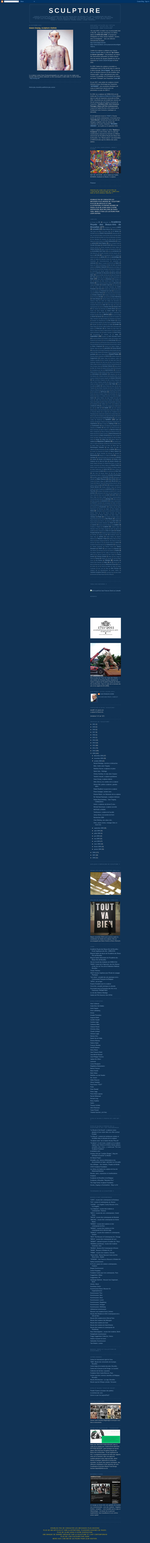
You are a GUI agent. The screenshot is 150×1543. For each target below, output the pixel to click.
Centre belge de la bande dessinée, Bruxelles (103, 1366)
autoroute (93, 263)
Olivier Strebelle (95, 1082)
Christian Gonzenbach (110, 294)
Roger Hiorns (116, 516)
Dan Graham (95, 308)
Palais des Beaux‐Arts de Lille (112, 483)
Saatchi (108, 520)
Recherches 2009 (99, 817)
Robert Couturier (110, 512)
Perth (107, 493)
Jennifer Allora (112, 392)
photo (108, 495)
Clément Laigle (94, 1033)
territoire (111, 550)
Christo (119, 294)
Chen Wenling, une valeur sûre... (103, 820)
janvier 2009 (98, 849)
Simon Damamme (100, 530)
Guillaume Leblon (114, 358)
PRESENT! (94, 503)
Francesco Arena (106, 342)
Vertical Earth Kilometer (96, 562)
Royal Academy (94, 520)
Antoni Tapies (115, 247)
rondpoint (117, 518)
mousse (105, 457)
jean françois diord (107, 694)
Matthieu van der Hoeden (97, 1075)
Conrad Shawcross (114, 302)
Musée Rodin (115, 465)
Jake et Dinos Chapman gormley (98, 382)
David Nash (111, 310)
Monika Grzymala (101, 453)
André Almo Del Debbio (97, 1006)
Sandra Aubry (93, 522)
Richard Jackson (115, 510)
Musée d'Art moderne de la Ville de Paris (102, 1318)
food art (105, 340)
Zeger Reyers (101, 574)
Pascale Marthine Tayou (108, 487)
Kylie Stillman (102, 403)
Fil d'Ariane (98, 338)
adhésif (114, 229)
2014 (94, 740)
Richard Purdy (94, 512)
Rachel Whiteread (95, 1096)
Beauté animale (105, 271)
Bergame (92, 273)
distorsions (112, 318)
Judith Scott (99, 399)
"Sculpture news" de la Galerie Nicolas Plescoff (104, 1140)
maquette (92, 427)
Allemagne (113, 237)
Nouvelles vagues (96, 477)
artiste (102, 257)
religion (107, 509)
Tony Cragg (116, 556)
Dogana (119, 318)
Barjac (117, 267)
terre (106, 550)
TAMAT (109, 116)
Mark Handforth (108, 437)
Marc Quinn (107, 427)
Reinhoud (101, 509)
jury (105, 399)
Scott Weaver (108, 524)
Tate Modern (93, 550)
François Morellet (94, 344)
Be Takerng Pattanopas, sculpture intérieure (106, 797)
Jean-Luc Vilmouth (94, 390)
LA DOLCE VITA (94, 405)
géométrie (107, 348)
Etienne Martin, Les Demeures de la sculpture (107, 794)
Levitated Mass (114, 413)
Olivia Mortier (112, 479)
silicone (117, 528)
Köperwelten (113, 401)
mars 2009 (97, 844)
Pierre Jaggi (93, 1091)
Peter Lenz (101, 495)
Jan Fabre (112, 384)
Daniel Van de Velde (96, 1038)
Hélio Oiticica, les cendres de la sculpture (106, 782)
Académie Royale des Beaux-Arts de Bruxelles (105, 224)
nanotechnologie (94, 471)
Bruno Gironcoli (100, 283)
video (105, 562)
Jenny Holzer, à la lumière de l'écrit (104, 815)
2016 (94, 735)
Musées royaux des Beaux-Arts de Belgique (101, 467)
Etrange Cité (98, 332)
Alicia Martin (118, 235)
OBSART (92, 479)
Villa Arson (97, 564)
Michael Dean (109, 443)
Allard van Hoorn (105, 237)
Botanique (109, 279)
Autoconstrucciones (104, 261)
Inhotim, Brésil (94, 1284)
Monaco (92, 453)
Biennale (108, 275)
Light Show (96, 415)
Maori (103, 425)
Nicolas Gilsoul (104, 473)
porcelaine (118, 501)
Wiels (107, 568)
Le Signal (105, 411)
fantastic (104, 336)
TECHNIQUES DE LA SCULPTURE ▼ (102, 1191)
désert (93, 316)
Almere (119, 237)
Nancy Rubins (115, 469)
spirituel (101, 536)
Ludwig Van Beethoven (96, 419)
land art (99, 407)
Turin (115, 558)
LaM (93, 407)
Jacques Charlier (94, 378)
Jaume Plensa (106, 386)
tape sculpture (108, 548)
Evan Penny (117, 332)
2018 (94, 729)
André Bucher (112, 239)
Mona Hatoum (115, 451)
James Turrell (104, 384)
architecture (115, 251)
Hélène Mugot (93, 364)
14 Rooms (93, 222)
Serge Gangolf (104, 528)
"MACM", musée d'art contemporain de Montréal (104, 1217)
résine (92, 511)
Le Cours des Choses (101, 409)
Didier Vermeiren (94, 318)
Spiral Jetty (93, 536)
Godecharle (116, 352)
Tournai (97, 558)
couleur (117, 304)
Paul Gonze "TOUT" (96, 1084)
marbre (99, 427)
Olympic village (99, 481)
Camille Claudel (94, 1020)
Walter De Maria (111, 566)
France (98, 342)
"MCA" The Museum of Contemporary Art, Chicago (105, 1237)
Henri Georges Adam (95, 366)
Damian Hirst (107, 306)
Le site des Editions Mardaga (99, 993)
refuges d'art (112, 506)
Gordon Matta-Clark (102, 354)
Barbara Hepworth (101, 267)
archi (109, 251)
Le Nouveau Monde (95, 411)
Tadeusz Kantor (109, 546)
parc (100, 485)
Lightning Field (110, 415)
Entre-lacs (99, 328)
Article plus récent (34, 87)
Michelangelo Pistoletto (97, 447)
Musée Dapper (93, 463)
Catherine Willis (94, 1024)
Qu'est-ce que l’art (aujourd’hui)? (99, 1395)
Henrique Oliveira (107, 366)
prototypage (107, 503)
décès (106, 314)
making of (112, 423)
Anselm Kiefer (107, 245)
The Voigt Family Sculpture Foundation (101, 1182)
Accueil (42, 87)
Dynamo (106, 324)
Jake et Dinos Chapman (113, 380)
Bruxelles (116, 283)
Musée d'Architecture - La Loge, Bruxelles (102, 1379)
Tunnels (109, 558)
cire (100, 296)
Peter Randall (94, 1089)
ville (103, 564)
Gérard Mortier (113, 350)
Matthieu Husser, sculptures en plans (105, 768)
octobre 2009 (98, 761)
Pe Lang (117, 491)
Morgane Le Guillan (104, 455)
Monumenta (93, 455)
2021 (94, 724)
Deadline (92, 314)
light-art (103, 415)
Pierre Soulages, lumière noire (102, 791)
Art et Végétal (115, 255)
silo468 (92, 530)
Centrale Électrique (109, 286)
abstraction (105, 222)
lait (120, 405)
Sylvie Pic (102, 544)
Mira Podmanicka (101, 449)
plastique (108, 499)
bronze (92, 283)
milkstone (92, 449)
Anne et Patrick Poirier (114, 243)
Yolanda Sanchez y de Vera (98, 1112)
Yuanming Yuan (110, 572)
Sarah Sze (113, 522)
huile (101, 370)
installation (105, 374)
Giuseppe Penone (107, 352)
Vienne (115, 562)
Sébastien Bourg (94, 528)
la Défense (116, 403)
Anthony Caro (116, 245)
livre (120, 415)
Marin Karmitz (104, 433)
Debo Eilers (99, 314)
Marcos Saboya (105, 431)
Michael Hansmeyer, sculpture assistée (105, 807)
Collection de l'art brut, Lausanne (100, 1371)
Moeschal (100, 451)
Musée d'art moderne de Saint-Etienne (101, 1325)
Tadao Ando (118, 544)
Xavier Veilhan (115, 570)
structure (92, 542)
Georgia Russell (104, 350)
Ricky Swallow (94, 1101)
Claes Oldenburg (116, 296)
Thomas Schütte (101, 556)
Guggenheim (94, 358)
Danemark (103, 308)
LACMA (116, 405)
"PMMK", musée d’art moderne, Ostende (102, 1252)
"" (94, 86)
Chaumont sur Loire (106, 290)
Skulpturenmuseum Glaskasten (109, 532)
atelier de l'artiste (94, 259)
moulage (92, 457)
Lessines (100, 413)
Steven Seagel (99, 540)
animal (94, 243)
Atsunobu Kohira (105, 259)
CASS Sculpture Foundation (98, 1167)
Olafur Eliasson (101, 479)
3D (99, 222)
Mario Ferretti (104, 435)
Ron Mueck (109, 518)
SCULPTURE (75, 10)
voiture (93, 566)
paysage (100, 491)
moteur (117, 455)
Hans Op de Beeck (114, 362)
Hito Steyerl (111, 368)
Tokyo (110, 556)
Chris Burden (118, 292)
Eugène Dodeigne (107, 332)
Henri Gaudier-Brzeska (114, 364)
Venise (107, 560)
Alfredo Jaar (102, 235)
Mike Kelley (110, 447)
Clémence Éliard (94, 300)
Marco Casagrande (94, 431)
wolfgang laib (93, 570)
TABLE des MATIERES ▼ (98, 584)
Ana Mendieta (95, 239)
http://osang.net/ (35, 78)
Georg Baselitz (117, 348)
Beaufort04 (95, 271)
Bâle (109, 265)
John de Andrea (112, 395)
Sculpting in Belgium (95, 526)
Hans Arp (105, 362)
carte (113, 284)
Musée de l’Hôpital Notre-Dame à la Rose (109, 463)
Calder (97, 284)
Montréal (117, 453)
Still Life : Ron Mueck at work (112, 540)
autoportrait (115, 261)
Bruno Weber (109, 283)
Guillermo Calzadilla (95, 360)
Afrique (100, 231)
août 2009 (97, 830)
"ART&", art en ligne (96, 981)
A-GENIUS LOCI (95, 1151)
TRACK (103, 558)
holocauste (118, 368)
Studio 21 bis (100, 542)
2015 (94, 737)
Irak (118, 374)
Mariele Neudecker (94, 433)
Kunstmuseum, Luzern (97, 1300)
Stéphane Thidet (102, 538)
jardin (98, 386)
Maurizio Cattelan (103, 441)
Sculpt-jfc (93, 1176)
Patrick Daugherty (100, 489)
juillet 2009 (97, 833)
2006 (94, 858)
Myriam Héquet (117, 467)
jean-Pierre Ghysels (116, 390)
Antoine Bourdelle (105, 247)
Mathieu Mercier (115, 439)
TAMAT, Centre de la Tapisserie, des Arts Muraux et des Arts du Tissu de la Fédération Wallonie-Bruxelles (104, 966)
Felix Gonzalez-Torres (114, 336)
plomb (119, 499)
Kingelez (98, 401)
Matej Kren (105, 439)
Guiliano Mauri (104, 358)
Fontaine (99, 340)
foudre (93, 342)
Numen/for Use (107, 477)
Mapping (109, 425)
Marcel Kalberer (104, 429)
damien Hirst (117, 306)
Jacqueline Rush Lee (114, 376)
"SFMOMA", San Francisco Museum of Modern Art (105, 1259)
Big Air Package (115, 275)
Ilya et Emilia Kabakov (100, 372)
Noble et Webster (101, 475)
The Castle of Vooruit (108, 552)
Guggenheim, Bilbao (96, 1275)
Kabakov (110, 399)
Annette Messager (95, 245)
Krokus (119, 401)
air (97, 233)
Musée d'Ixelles (114, 461)
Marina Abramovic (114, 433)
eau (111, 324)
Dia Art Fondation (115, 316)
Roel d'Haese (107, 516)
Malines (119, 423)
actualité (96, 229)
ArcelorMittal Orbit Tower (99, 251)
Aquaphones (113, 249)
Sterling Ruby (112, 538)
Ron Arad (101, 518)
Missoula (119, 449)
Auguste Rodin (94, 1017)
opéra (107, 481)
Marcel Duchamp (94, 429)
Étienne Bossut (94, 330)
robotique (93, 516)
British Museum (115, 280)
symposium (110, 544)
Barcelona (111, 267)
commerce (99, 302)
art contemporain (106, 255)
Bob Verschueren (115, 277)
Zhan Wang (109, 574)
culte (101, 306)
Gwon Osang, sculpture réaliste (43, 28)
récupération (102, 506)
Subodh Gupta (109, 542)
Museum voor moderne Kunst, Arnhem (101, 1311)
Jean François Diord (96, 1052)
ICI (116, 370)
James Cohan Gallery (114, 382)
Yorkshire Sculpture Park (97, 572)
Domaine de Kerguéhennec (99, 320)
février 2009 (97, 846)
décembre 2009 (99, 755)
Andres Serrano (99, 241)
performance (100, 493)
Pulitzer (114, 503)
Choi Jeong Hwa (109, 292)
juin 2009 (97, 836)
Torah (91, 558)
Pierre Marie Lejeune (96, 1094)
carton (117, 284)
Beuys (97, 275)
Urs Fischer (99, 560)
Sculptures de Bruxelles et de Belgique (101, 1178)
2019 (94, 727)
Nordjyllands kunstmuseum (98, 1334)
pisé (102, 499)
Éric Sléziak (108, 328)
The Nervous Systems (100, 554)
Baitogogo (103, 265)
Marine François (95, 1068)
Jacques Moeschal (115, 378)
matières (92, 441)
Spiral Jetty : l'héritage (100, 771)
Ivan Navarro (93, 376)
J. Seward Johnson (102, 376)
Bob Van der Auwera (103, 277)
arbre (119, 249)
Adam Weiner (106, 229)
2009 (94, 753)
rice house (106, 510)
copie (103, 304)
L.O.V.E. (110, 403)
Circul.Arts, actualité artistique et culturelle (102, 986)
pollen (98, 501)
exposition (94, 336)
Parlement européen (114, 485)
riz (101, 512)
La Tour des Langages (106, 405)
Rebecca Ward (117, 505)
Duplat (100, 324)
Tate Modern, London (96, 1343)
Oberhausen (116, 477)
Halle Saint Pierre (115, 360)
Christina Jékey (94, 1029)
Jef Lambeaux (95, 392)
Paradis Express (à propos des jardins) (101, 1390)
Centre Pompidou (95, 1270)
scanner (94, 524)
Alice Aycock (110, 235)
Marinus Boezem (94, 435)
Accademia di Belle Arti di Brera (106, 96)
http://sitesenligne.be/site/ (98, 42)
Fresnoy (107, 346)
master (97, 439)
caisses (92, 284)
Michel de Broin (106, 445)
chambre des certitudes (109, 288)
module (94, 451)
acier (119, 227)
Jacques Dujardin (95, 52)
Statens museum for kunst (98, 1338)
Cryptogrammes (94, 306)
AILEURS (92, 233)
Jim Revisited (112, 394)
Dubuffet (94, 324)
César (100, 288)
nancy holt (107, 469)
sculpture (105, 526)
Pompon (112, 501)
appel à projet (105, 249)
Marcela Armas (114, 429)
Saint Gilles (115, 520)
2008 (94, 852)
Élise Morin (110, 326)
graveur (102, 356)
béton (92, 275)
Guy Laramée (105, 360)
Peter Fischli (93, 495)
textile (117, 550)
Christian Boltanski (97, 294)
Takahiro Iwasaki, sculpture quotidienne (105, 776)
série (112, 528)
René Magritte (115, 509)
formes (119, 340)
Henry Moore (118, 366)
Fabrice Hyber (94, 1043)
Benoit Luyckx (115, 271)
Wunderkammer (104, 570)
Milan (117, 447)
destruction (106, 316)
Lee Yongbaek (113, 411)
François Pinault (104, 344)
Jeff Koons (103, 392)
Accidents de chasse (110, 227)
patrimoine (109, 489)
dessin (99, 316)
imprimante (118, 372)
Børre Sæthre (100, 279)
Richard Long (94, 1098)
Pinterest (93, 183)
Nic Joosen (93, 1077)
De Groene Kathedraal (113, 312)
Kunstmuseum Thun (96, 1293)
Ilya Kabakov (111, 372)
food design (112, 340)
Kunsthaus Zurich (95, 1286)
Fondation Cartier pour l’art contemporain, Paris (104, 1273)
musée (94, 459)
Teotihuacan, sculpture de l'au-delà (104, 812)
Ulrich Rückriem (95, 1108)
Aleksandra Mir (115, 233)
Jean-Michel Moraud (96, 1054)
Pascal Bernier (94, 487)
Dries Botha (107, 322)
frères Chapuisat (97, 346)
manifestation (95, 425)
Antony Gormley (94, 249)
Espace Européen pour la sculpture (100, 984)
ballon (114, 265)
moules (99, 457)
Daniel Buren (111, 308)
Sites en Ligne (110, 530)
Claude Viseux (115, 298)
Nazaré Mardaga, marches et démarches (106, 763)
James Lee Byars (94, 384)
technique (100, 550)
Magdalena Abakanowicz (113, 421)
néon (107, 471)
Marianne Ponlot (115, 431)
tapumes (116, 548)
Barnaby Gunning (94, 269)
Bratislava (97, 280)
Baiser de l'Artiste (94, 265)
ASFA (108, 257)
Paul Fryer (116, 489)
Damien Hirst (94, 1036)
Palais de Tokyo (99, 483)
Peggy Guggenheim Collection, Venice (101, 1336)
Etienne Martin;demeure (106, 330)
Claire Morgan (96, 298)
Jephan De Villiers (95, 1059)
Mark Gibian (99, 437)
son (106, 534)
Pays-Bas (93, 491)
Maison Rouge (103, 423)
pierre (114, 495)
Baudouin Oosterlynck (115, 269)
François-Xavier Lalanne (115, 344)
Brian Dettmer (105, 280)
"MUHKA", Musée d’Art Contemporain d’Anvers (104, 1248)
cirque (104, 296)
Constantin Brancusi (95, 304)
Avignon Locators (102, 263)
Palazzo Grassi (93, 485)
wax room (100, 568)
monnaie (110, 453)
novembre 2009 (99, 758)
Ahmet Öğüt (107, 231)
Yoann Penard (94, 1110)
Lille (116, 415)
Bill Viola (92, 277)
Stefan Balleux (110, 536)
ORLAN (113, 481)
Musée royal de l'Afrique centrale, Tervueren (103, 1382)
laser (113, 407)
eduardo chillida (102, 326)
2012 (94, 745)
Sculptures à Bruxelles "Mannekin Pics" (102, 1180)
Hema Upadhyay (103, 364)
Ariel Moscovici (93, 253)
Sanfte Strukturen (103, 522)
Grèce (107, 356)
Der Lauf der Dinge (116, 314)
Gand (101, 348)
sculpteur (116, 524)
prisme (100, 503)
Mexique (102, 443)
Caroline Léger (106, 284)
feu (93, 338)
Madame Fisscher (101, 421)
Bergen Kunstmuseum (96, 1268)
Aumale (113, 259)
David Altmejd (100, 310)
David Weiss (102, 312)
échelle (117, 324)
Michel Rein (116, 445)
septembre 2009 (99, 828)
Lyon (117, 419)
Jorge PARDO (110, 398)
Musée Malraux (105, 465)
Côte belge (110, 304)
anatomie (104, 239)
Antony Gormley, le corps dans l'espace (105, 774)
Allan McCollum (95, 237)
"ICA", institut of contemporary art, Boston (102, 1202)
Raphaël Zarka (98, 505)
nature (102, 471)
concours (106, 302)
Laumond (93, 1061)
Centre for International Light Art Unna (101, 1359)
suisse (117, 542)
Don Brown (111, 320)
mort (112, 455)
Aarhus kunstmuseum (96, 1261)
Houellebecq (95, 370)
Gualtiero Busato (115, 356)
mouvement (111, 457)
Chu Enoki (94, 296)
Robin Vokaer (115, 514)
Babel (117, 263)
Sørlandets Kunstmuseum (98, 1341)
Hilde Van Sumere (96, 368)
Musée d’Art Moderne (105, 459)
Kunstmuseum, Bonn (96, 1297)
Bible (102, 275)
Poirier (93, 501)
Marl (115, 437)
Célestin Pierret (94, 1027)
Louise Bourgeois (107, 417)
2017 (94, 732)
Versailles (116, 560)
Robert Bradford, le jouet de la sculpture (105, 789)
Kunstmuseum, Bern (96, 1295)
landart (106, 407)
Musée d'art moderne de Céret (99, 1323)
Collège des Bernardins (113, 300)
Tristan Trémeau (95, 970)
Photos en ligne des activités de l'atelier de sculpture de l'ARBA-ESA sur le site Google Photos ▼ (104, 191)
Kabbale (117, 399)
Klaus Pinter (105, 401)
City (109, 296)
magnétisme (93, 423)
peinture (92, 493)
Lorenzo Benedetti (96, 417)
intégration (112, 374)
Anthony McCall (94, 247)
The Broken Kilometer (95, 552)
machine (92, 421)
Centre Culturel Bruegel (105, 60)
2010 (94, 750)
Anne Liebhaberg (95, 1010)
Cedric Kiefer (98, 286)
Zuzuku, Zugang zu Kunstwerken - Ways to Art (104, 1185)
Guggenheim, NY (95, 1277)
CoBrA (102, 300)
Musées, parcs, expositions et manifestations (103, 1173)
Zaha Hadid (118, 572)
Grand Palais (114, 354)
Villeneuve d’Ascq (111, 564)
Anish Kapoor (102, 243)
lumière (108, 419)
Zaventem (94, 574)
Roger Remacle (94, 518)
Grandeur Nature (94, 356)
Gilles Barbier (98, 352)
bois (91, 279)
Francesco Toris (115, 342)
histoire (104, 368)
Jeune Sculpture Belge (101, 394)
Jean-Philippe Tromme (97, 1057)
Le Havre (111, 409)
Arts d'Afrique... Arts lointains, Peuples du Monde (104, 1164)
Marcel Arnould (115, 427)
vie (110, 562)
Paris (105, 485)
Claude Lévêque (107, 298)
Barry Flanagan (104, 269)
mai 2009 (97, 838)
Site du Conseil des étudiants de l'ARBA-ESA (103, 962)
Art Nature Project (95, 1158)
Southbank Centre (114, 534)
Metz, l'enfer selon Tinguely (102, 766)
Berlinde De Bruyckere (103, 273)
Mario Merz (112, 435)
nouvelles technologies (114, 475)
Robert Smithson (104, 514)
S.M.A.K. (102, 520)
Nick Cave (95, 473)
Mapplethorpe (116, 425)
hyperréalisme (109, 370)
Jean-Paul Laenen (105, 390)
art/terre (92, 257)
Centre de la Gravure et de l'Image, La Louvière (104, 1368)
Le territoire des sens (96, 1393)
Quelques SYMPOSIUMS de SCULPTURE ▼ (105, 864)
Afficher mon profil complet (108, 696)
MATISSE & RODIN (99, 809)
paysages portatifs (108, 491)
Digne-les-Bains (104, 318)
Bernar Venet (115, 273)
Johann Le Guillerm (101, 395)
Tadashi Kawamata (97, 546)
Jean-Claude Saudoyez (102, 388)
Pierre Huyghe (102, 497)
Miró (108, 449)
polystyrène (105, 501)
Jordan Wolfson (100, 398)
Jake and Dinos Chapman (98, 380)
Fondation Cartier (107, 338)
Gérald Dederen (94, 1047)
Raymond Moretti (108, 505)
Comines (92, 302)
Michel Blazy (95, 445)
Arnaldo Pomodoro (104, 253)
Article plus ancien (49, 87)
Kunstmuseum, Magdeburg (98, 1302)
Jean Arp (114, 386)
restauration (99, 510)
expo (116, 334)
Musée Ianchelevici (94, 465)
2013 (94, 743)
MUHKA (118, 457)
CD (91, 286)
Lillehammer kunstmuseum (98, 1309)
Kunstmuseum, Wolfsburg (98, 1307)
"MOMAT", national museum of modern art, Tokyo (105, 1241)
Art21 (97, 257)
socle (119, 532)
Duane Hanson (116, 322)
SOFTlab (94, 534)
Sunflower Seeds (94, 544)
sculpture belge (115, 526)
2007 (94, 855)
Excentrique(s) (96, 334)
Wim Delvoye (115, 568)
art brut (97, 255)
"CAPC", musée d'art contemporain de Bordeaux (104, 1200)
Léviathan (106, 413)
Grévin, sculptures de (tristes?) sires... (105, 804)
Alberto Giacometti (105, 233)
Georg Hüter (95, 350)
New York (118, 471)
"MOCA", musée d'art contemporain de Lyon (103, 1239)
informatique (95, 374)
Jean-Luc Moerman (114, 388)
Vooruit (103, 566)
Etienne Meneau (95, 1040)
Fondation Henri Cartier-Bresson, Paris (101, 1373)
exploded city (107, 334)
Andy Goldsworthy (110, 241)
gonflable (93, 354)
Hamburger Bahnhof (95, 362)
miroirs (112, 449)
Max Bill (114, 441)
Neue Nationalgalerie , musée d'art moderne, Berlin (105, 1331)
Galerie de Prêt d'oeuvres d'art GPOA (101, 995)
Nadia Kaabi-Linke (96, 469)
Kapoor (92, 401)
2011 (94, 748)
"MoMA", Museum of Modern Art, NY (101, 1250)
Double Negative (99, 322)
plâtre (114, 499)
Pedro (92, 1087)
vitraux (119, 564)
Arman (92, 1013)
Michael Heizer (117, 443)
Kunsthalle (94, 403)
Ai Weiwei (116, 231)
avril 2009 (97, 841)
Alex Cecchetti (93, 235)
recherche (94, 506)
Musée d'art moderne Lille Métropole (101, 1320)
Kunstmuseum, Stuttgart (97, 1304)
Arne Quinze (114, 253)
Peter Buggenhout (114, 493)
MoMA (106, 451)
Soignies (101, 534)
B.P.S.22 (111, 263)
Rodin (100, 517)
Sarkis (119, 522)
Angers (119, 241)
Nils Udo (113, 473)
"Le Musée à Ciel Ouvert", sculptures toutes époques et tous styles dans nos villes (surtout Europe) (104, 1132)
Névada (112, 471)
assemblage (115, 257)
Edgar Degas (93, 326)
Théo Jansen (111, 554)
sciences (101, 524)
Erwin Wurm (116, 328)
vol (98, 566)
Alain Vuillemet (94, 1003)
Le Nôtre (117, 409)
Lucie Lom (116, 417)
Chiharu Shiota (98, 292)
